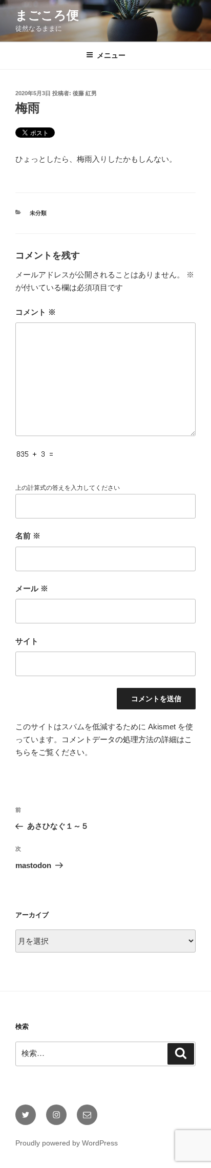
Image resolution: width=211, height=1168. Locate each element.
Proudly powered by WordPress (66, 1143)
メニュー (111, 55)
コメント (35, 312)
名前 (27, 535)
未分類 (38, 213)
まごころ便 (47, 15)
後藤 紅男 (85, 93)
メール (31, 588)
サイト (26, 641)
